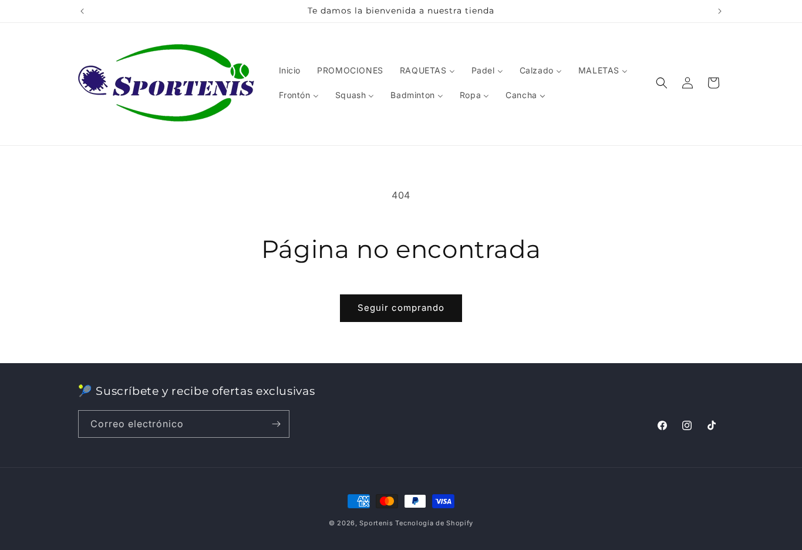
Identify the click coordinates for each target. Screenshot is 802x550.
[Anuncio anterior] (82, 11)
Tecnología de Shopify (434, 523)
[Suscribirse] (276, 424)
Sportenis (376, 523)
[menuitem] (290, 70)
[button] (662, 83)
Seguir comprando (401, 307)
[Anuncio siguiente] (720, 11)
